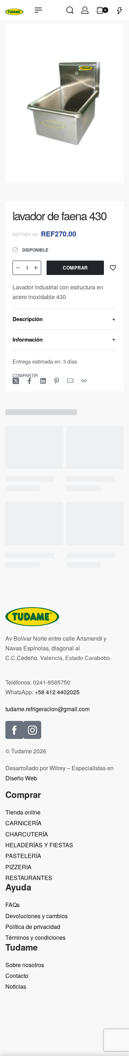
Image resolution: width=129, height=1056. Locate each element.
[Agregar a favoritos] (112, 268)
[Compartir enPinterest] (56, 381)
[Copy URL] (84, 381)
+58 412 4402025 (57, 692)
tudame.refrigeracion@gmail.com (47, 709)
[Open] (120, 10)
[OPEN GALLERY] (64, 103)
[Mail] (70, 381)
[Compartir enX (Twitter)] (16, 381)
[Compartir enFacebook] (29, 381)
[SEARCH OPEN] (70, 10)
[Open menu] (38, 10)
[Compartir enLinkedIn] (43, 381)
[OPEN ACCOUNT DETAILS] (85, 10)
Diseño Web (21, 778)
